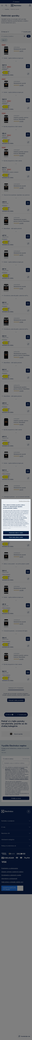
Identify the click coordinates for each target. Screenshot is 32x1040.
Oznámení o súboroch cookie (9, 526)
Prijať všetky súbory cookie (16, 537)
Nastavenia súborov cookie (16, 532)
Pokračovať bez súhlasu (24, 501)
